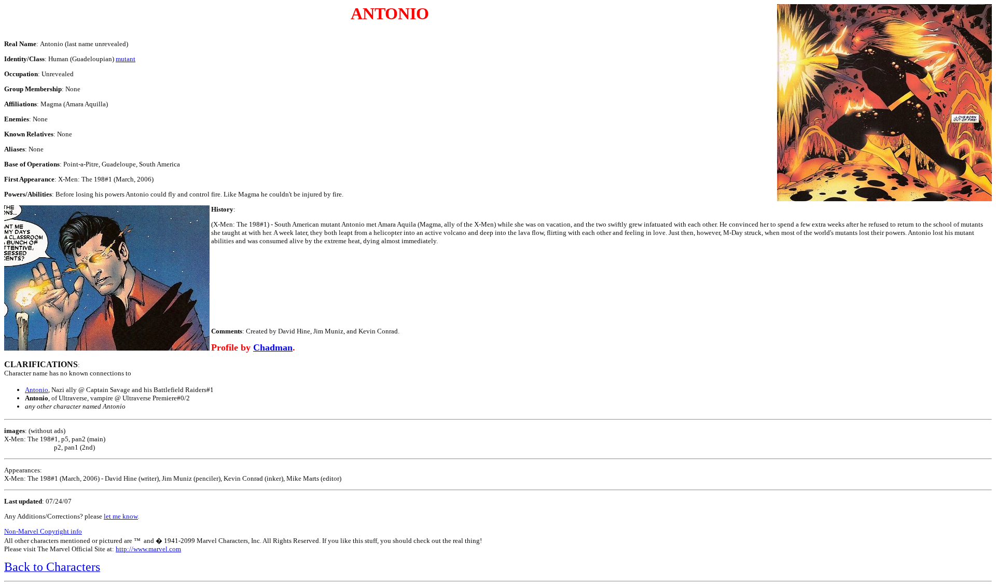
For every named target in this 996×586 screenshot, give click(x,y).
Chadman (273, 347)
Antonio (36, 390)
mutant (125, 59)
